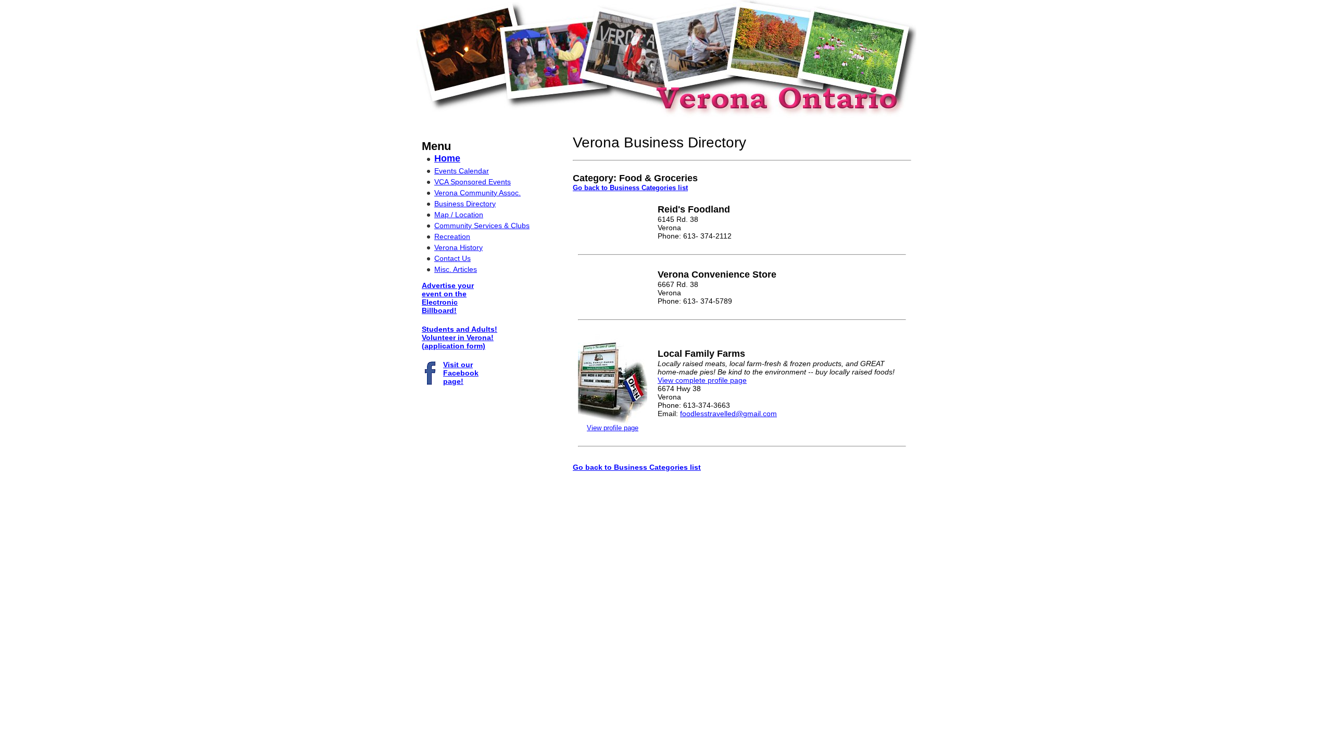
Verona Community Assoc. (477, 193)
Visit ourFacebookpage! (461, 372)
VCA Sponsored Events (472, 182)
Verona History (458, 247)
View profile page (612, 428)
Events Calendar (461, 171)
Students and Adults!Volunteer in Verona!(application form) (459, 337)
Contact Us (452, 258)
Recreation (452, 236)
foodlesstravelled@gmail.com (728, 413)
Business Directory (465, 203)
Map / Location (458, 214)
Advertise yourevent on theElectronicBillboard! (448, 298)
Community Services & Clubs (482, 225)
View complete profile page (702, 380)
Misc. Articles (455, 269)
